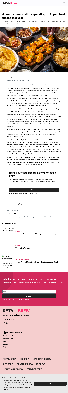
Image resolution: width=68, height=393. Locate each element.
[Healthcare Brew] (13, 369)
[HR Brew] (24, 359)
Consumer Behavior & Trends (19, 84)
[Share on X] (11, 204)
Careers (5, 344)
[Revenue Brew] (25, 364)
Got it (50, 384)
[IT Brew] (40, 364)
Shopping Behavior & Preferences (36, 84)
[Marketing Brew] (42, 359)
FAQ (4, 347)
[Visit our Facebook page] (4, 323)
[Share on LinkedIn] (15, 204)
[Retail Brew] (10, 359)
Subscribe (34, 190)
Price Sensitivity (50, 84)
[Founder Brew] (34, 369)
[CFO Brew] (8, 364)
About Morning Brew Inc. (10, 336)
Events (19, 315)
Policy (10, 389)
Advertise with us (8, 339)
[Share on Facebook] (8, 204)
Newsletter (26, 315)
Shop (4, 341)
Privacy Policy (11, 382)
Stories (5, 315)
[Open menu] (64, 3)
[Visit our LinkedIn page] (7, 323)
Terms (28, 387)
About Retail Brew (8, 319)
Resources (12, 315)
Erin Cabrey (12, 78)
